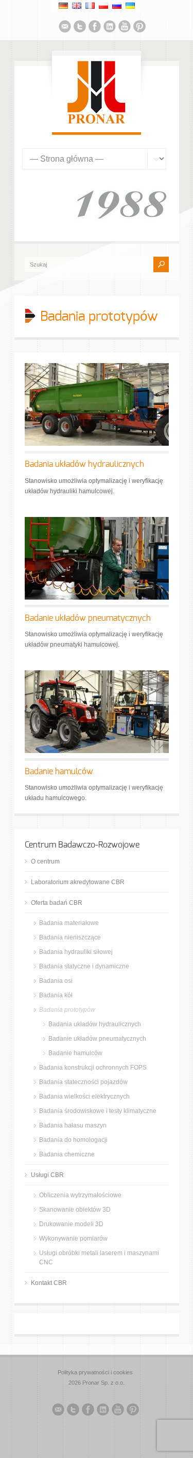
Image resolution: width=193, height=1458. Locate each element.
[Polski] (103, 6)
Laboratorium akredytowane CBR (78, 882)
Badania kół (56, 995)
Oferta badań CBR (56, 902)
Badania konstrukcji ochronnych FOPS (93, 1067)
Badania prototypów (67, 1009)
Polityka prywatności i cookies (95, 1372)
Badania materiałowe (69, 923)
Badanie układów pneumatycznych (88, 618)
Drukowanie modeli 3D (71, 1224)
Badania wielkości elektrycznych (84, 1096)
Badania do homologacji (73, 1139)
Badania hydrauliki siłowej (76, 951)
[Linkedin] (109, 28)
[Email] (65, 28)
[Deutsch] (63, 6)
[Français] (90, 6)
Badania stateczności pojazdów (83, 1082)
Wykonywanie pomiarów (73, 1238)
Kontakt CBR (49, 1283)
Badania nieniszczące (70, 937)
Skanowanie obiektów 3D (75, 1209)
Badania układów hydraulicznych (84, 464)
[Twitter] (80, 28)
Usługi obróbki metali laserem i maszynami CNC (99, 1257)
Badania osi (56, 980)
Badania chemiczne (67, 1154)
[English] (76, 6)
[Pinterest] (139, 28)
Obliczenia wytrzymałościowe (80, 1195)
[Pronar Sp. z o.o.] (96, 122)
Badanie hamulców (59, 771)
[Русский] (116, 6)
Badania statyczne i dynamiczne (84, 966)
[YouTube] (124, 28)
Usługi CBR (47, 1175)
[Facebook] (95, 28)
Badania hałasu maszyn (73, 1125)
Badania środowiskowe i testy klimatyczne (97, 1111)
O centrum (45, 861)
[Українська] (130, 6)
